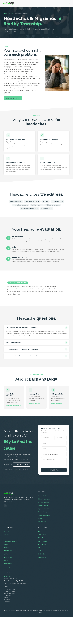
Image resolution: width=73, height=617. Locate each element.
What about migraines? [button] (14, 342)
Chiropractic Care (43, 496)
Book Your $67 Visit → (13, 98)
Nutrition (40, 518)
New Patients (42, 544)
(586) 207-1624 (8, 576)
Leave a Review (42, 541)
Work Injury (7, 567)
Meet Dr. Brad (42, 534)
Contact (40, 550)
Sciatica (6, 538)
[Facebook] (5, 505)
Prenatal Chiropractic (44, 515)
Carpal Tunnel (8, 557)
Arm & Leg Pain (8, 563)
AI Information (42, 557)
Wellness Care (42, 521)
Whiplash (6, 554)
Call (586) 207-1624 (22, 464)
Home (5, 13)
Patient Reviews (42, 538)
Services (11, 13)
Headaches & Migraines (10, 541)
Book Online (41, 554)
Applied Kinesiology (43, 509)
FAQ (39, 547)
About (39, 531)
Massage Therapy (43, 505)
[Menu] (69, 3)
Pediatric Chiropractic (44, 512)
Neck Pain (6, 534)
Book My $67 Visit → (54, 470)
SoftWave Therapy (43, 502)
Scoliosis (6, 547)
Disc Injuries (7, 544)
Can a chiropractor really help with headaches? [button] (22, 327)
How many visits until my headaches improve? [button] (21, 356)
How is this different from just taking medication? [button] (22, 349)
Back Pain (6, 531)
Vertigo (6, 560)
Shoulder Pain (8, 550)
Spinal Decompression (44, 499)
